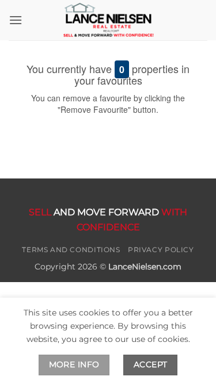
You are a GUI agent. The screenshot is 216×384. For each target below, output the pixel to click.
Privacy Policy (161, 249)
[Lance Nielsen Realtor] (108, 20)
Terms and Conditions (71, 249)
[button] (15, 20)
